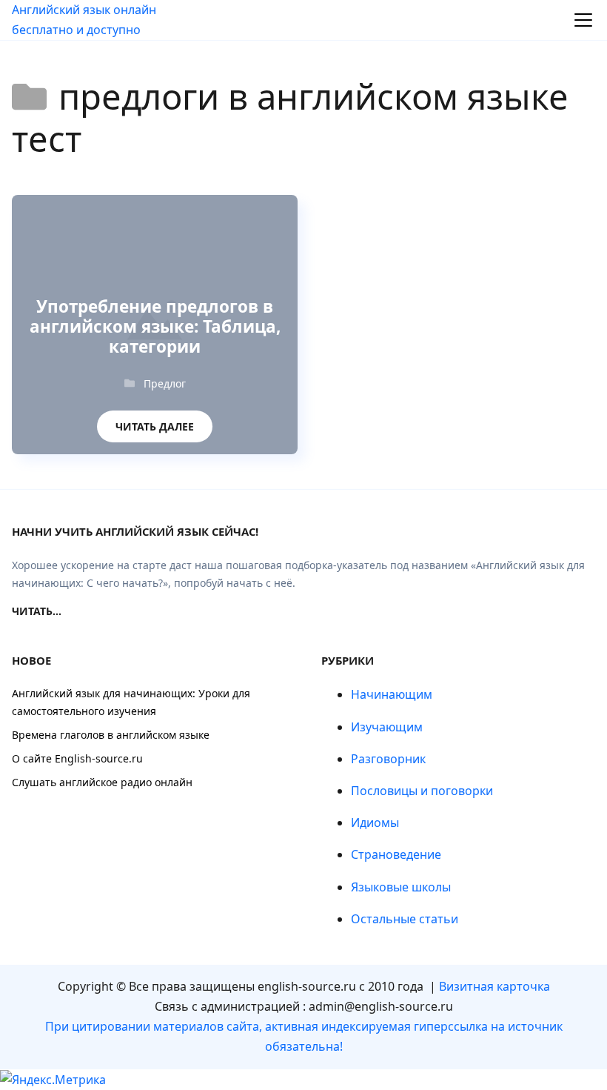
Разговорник (388, 759)
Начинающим (391, 694)
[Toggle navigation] (583, 20)
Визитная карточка (494, 986)
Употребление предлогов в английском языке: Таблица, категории (155, 327)
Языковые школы (401, 887)
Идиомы (375, 822)
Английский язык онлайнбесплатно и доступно (84, 19)
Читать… (36, 611)
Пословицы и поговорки (422, 790)
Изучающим (387, 727)
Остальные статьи (404, 919)
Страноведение (396, 854)
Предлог (165, 383)
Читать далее (154, 422)
